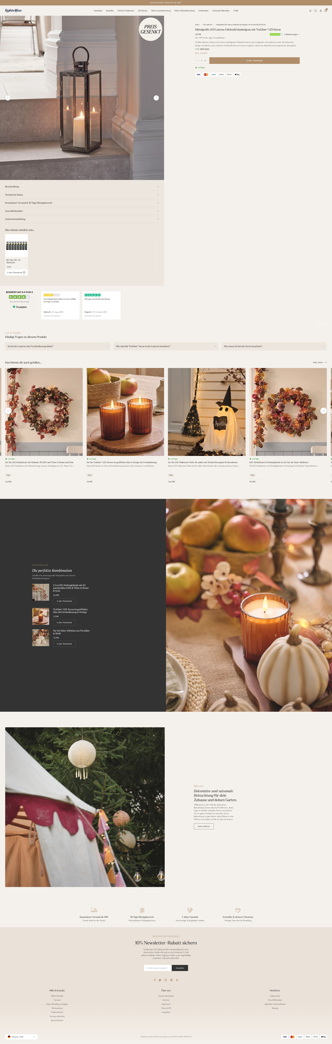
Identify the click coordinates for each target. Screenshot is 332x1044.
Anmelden (180, 968)
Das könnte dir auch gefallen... (23, 362)
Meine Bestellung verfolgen (57, 1004)
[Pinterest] (171, 980)
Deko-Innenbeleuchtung (161, 10)
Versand (57, 1000)
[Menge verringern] (197, 60)
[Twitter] (160, 980)
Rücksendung (57, 1008)
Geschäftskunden (275, 1000)
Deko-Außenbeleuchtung (185, 10)
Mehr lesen (204, 49)
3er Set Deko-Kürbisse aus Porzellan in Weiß (71, 632)
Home (197, 25)
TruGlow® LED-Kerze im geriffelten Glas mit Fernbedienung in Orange (70, 611)
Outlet (235, 10)
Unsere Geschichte (166, 996)
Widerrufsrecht (57, 1012)
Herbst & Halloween (126, 10)
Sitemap (275, 1008)
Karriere (166, 1000)
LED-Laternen (207, 25)
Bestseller (110, 10)
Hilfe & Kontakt (57, 996)
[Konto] (320, 10)
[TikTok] (177, 980)
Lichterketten (204, 10)
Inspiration (166, 1012)
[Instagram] (165, 980)
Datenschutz (275, 996)
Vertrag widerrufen (57, 1016)
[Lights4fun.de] (13, 10)
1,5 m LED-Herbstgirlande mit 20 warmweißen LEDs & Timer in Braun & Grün (71, 588)
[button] (310, 10)
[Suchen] (315, 10)
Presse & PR (166, 1008)
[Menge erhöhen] (206, 60)
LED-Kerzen (142, 10)
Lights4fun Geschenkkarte (275, 1004)
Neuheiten (98, 10)
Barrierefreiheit (57, 1020)
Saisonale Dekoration (221, 10)
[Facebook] (154, 980)
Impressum (166, 1004)
